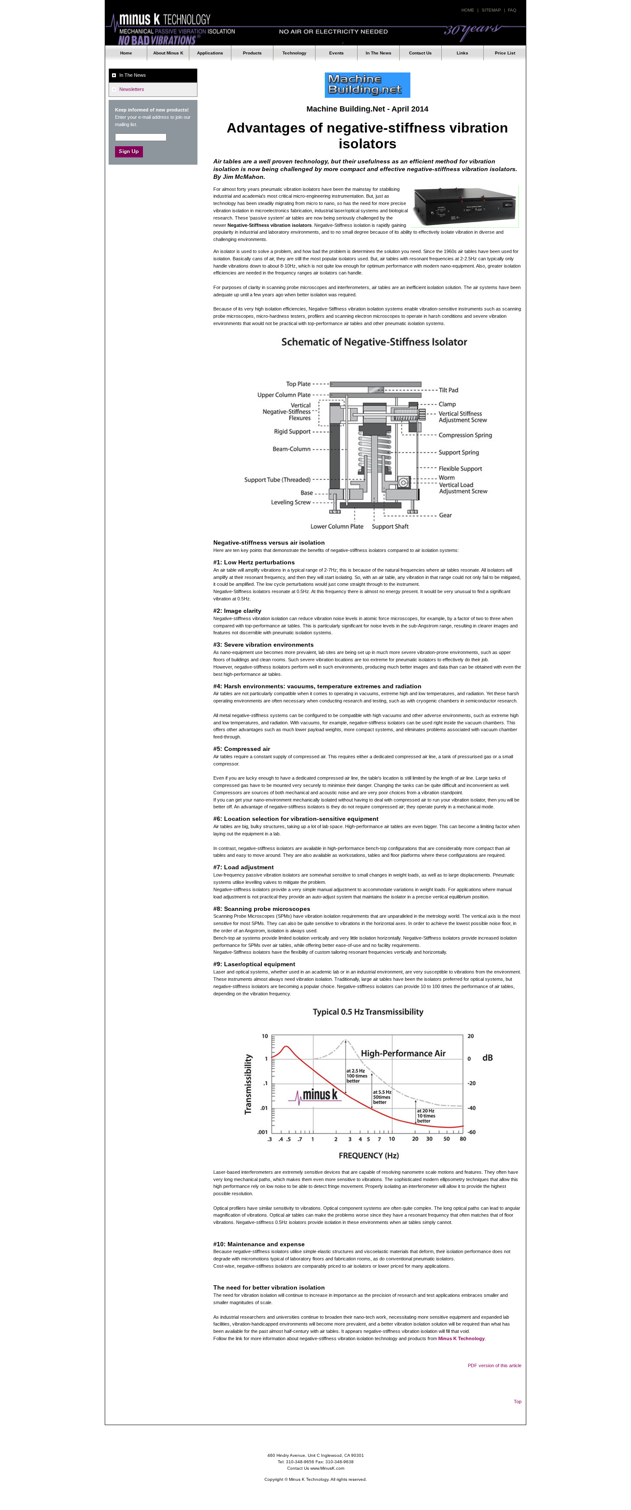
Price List (505, 53)
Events (336, 53)
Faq (512, 10)
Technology (294, 53)
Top (518, 1401)
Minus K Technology (315, 29)
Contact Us (420, 53)
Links (462, 53)
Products (252, 53)
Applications (210, 53)
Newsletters (131, 89)
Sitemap (491, 10)
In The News (378, 53)
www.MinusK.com (327, 1468)
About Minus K (168, 53)
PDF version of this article (495, 1365)
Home (467, 10)
